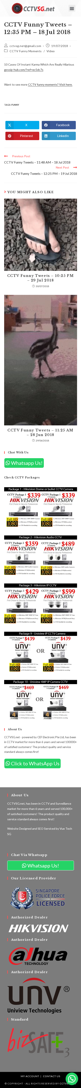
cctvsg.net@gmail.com (25, 46)
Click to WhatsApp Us (34, 763)
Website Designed (19, 828)
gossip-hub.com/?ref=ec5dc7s (23, 69)
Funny (15, 104)
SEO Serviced (46, 828)
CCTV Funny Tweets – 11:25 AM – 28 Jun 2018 (40, 432)
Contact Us (51, 1076)
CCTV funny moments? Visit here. (50, 84)
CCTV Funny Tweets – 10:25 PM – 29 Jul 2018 (40, 278)
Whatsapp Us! (26, 463)
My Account (30, 1076)
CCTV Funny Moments (26, 51)
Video (51, 51)
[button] (72, 8)
